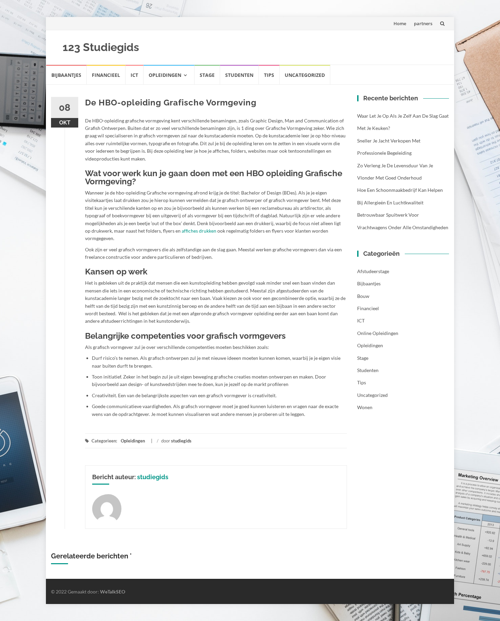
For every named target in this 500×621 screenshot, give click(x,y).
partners (423, 23)
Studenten (239, 75)
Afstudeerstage (373, 271)
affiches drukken (199, 231)
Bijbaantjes (66, 75)
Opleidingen (165, 75)
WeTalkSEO (112, 591)
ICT (134, 75)
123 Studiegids (101, 47)
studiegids (181, 440)
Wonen (364, 407)
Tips (269, 75)
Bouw (363, 296)
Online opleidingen (377, 333)
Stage (207, 75)
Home (400, 23)
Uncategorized (305, 75)
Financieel (106, 75)
